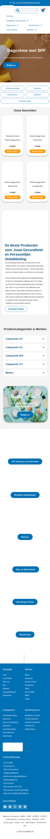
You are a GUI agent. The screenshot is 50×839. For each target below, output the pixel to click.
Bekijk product (12, 151)
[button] (17, 21)
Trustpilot (30, 752)
